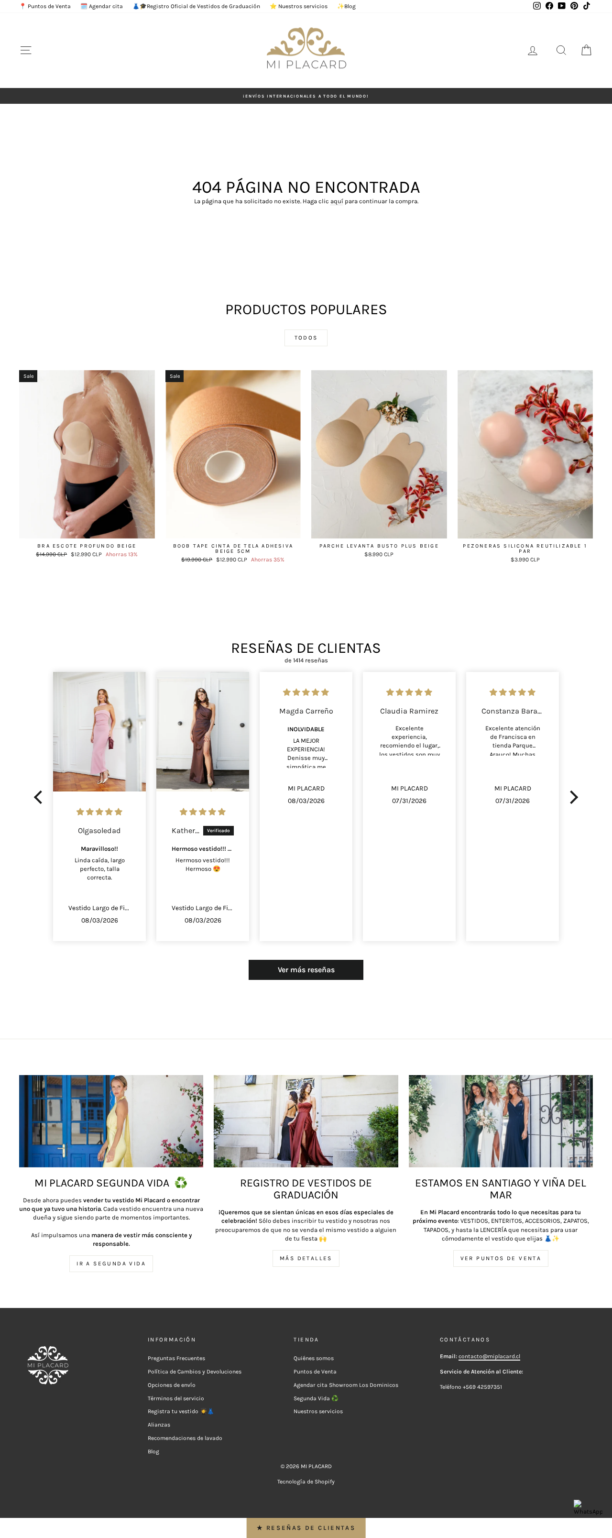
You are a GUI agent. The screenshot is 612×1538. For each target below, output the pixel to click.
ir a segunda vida (111, 1263)
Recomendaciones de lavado (185, 1438)
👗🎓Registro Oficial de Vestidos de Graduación (196, 6)
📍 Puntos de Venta (45, 6)
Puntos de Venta (315, 1371)
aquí (336, 201)
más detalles (306, 1258)
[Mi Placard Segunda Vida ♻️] (111, 1121)
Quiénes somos (314, 1358)
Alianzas (159, 1424)
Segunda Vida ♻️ (316, 1398)
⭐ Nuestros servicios (299, 6)
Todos (306, 337)
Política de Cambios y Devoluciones (194, 1371)
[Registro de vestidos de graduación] (306, 1121)
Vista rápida (86, 528)
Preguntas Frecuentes (176, 1358)
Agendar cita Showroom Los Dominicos (346, 1385)
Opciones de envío (172, 1385)
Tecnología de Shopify (306, 1481)
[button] (40, 797)
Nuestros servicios (318, 1411)
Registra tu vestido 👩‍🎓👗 (181, 1411)
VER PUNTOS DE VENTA (501, 1258)
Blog (153, 1451)
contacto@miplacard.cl (489, 1356)
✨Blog (346, 6)
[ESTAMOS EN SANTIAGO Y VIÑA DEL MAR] (501, 1121)
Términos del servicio (176, 1398)
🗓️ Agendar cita (101, 6)
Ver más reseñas (306, 969)
